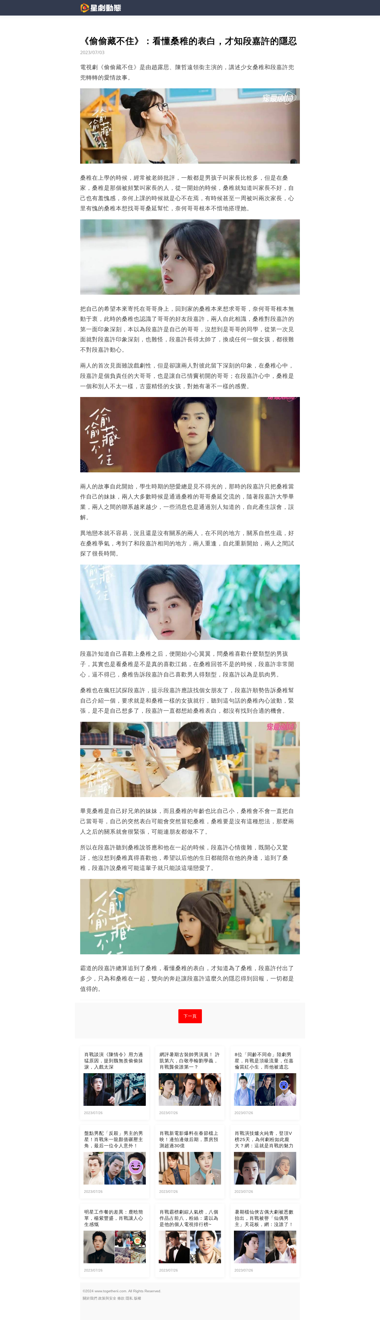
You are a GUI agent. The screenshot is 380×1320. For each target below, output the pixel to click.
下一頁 (190, 1016)
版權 (137, 1298)
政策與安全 (107, 1298)
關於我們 (90, 1298)
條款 (121, 1298)
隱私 (129, 1298)
